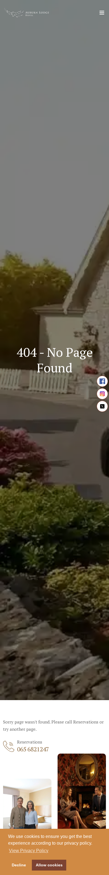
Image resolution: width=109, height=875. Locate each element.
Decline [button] (19, 865)
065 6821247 (33, 749)
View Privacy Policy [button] (28, 850)
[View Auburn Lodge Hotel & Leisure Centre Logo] (26, 13)
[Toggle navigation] (102, 14)
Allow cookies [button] (49, 865)
